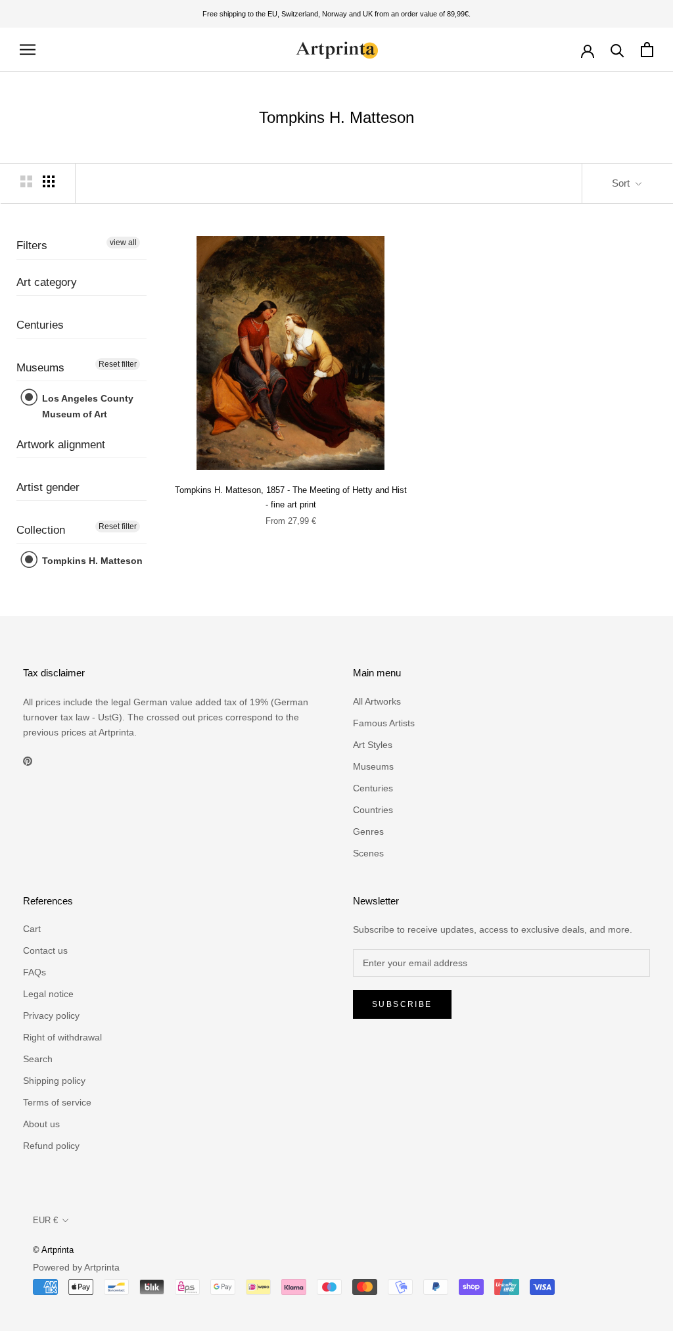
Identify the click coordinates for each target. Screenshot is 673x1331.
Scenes (368, 853)
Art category (46, 282)
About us (41, 1124)
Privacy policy (51, 1015)
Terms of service (57, 1102)
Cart (32, 928)
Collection (40, 530)
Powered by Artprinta (76, 1267)
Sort (622, 183)
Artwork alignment (60, 444)
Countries (373, 810)
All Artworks (377, 701)
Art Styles (372, 744)
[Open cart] (647, 49)
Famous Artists (384, 723)
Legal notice (48, 994)
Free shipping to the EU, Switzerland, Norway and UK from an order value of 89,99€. (336, 14)
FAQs (34, 972)
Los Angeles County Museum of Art (86, 406)
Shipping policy (54, 1080)
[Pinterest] (27, 760)
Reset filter (118, 364)
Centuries (40, 325)
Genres (368, 831)
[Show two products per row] (26, 181)
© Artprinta (53, 1250)
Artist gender (48, 487)
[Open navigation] (27, 49)
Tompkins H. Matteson (91, 560)
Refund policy (51, 1145)
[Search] (617, 50)
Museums (40, 368)
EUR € (45, 1220)
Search (38, 1059)
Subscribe (402, 1004)
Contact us (45, 950)
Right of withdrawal (62, 1037)
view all (123, 242)
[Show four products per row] (49, 181)
